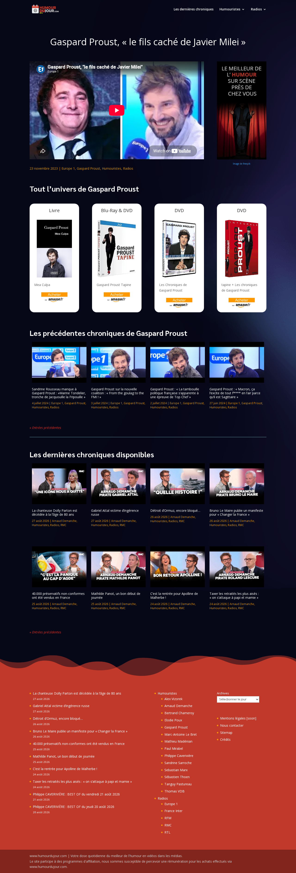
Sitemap (226, 732)
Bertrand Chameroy (179, 713)
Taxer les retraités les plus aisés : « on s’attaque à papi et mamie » (234, 595)
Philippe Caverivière (178, 755)
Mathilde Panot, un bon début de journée (115, 595)
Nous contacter (232, 725)
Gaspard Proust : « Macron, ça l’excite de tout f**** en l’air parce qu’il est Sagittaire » (235, 393)
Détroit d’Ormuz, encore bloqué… (175, 510)
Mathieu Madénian (178, 741)
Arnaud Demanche (64, 521)
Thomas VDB (174, 791)
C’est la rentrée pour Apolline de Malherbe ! (174, 595)
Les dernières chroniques (193, 9)
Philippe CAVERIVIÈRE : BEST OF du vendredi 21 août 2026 (76, 794)
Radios (256, 9)
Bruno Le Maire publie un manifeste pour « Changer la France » (236, 512)
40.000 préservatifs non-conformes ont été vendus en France (58, 595)
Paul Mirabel (173, 748)
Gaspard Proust (88, 168)
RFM (167, 818)
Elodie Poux (173, 720)
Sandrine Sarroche (178, 763)
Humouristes (229, 9)
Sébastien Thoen (177, 777)
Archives (223, 693)
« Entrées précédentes (45, 427)
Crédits (225, 739)
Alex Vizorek (173, 699)
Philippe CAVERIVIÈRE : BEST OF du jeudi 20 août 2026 (73, 806)
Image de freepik (241, 163)
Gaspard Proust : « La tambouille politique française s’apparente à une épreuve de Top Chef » (174, 393)
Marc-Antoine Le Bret (180, 734)
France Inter (173, 811)
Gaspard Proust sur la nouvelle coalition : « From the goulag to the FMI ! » (117, 393)
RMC (63, 525)
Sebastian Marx (176, 770)
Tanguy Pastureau (178, 784)
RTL (167, 832)
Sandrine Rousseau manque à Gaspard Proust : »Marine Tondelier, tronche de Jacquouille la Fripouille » (59, 393)
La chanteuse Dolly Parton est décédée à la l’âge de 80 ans (54, 512)
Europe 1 (68, 168)
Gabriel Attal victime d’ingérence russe (115, 512)
